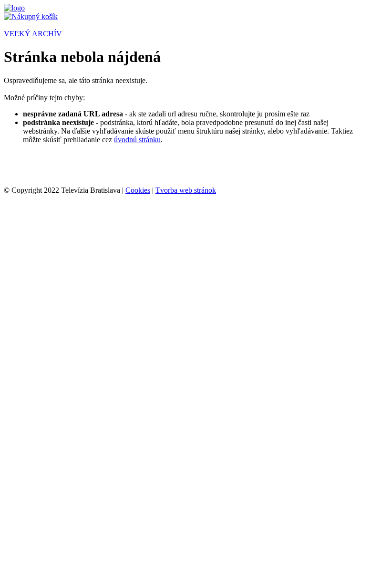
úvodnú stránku (137, 140)
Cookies (137, 190)
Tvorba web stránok (185, 190)
